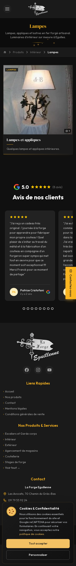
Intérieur (35, 52)
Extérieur (10, 445)
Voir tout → (11, 468)
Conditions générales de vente (24, 414)
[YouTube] (49, 370)
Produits (18, 52)
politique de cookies (31, 534)
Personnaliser (38, 555)
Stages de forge (14, 462)
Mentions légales (15, 408)
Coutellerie (11, 456)
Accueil (8, 391)
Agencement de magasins (20, 451)
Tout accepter (38, 543)
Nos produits (12, 397)
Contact (9, 403)
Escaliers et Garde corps (20, 433)
